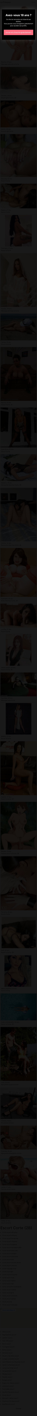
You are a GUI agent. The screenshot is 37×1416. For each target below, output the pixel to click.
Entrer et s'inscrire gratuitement (18, 32)
